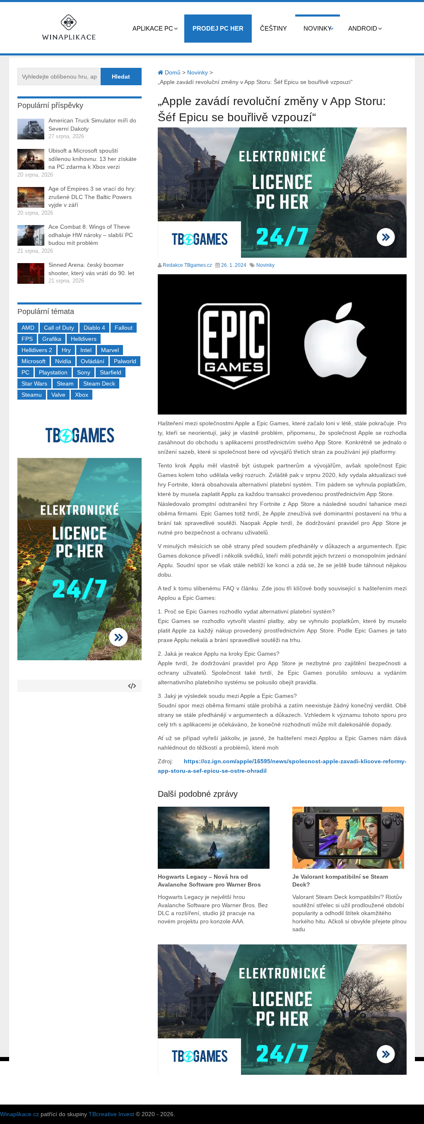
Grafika (51, 339)
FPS (27, 339)
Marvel (110, 350)
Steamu (32, 394)
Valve (58, 394)
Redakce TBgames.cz (187, 265)
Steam (65, 383)
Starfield (110, 372)
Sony (83, 372)
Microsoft (34, 361)
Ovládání (92, 361)
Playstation (53, 372)
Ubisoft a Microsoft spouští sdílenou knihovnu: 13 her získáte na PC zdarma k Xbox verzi (92, 158)
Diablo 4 (94, 327)
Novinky (318, 28)
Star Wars (34, 383)
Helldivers (83, 339)
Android (362, 28)
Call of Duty (59, 327)
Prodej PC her (218, 28)
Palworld (125, 361)
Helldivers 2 (37, 350)
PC (25, 372)
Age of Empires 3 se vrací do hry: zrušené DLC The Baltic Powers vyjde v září (92, 196)
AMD (28, 327)
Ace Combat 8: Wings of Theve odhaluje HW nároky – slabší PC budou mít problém (90, 234)
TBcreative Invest (111, 1114)
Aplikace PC (152, 28)
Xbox (81, 394)
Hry (66, 350)
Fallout (123, 327)
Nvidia (63, 361)
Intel (86, 350)
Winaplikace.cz (19, 1114)
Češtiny (273, 28)
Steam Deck (99, 383)
